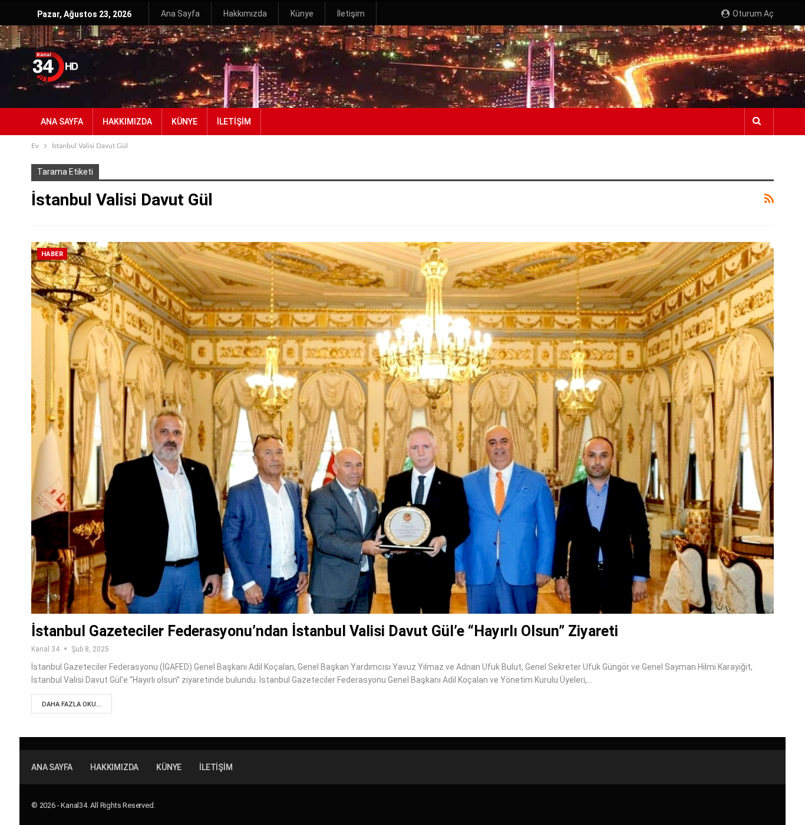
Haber (52, 254)
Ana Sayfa (180, 13)
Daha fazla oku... (71, 704)
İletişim (351, 13)
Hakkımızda (245, 13)
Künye (302, 13)
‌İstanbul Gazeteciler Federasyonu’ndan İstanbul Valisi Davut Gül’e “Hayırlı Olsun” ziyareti (324, 631)
